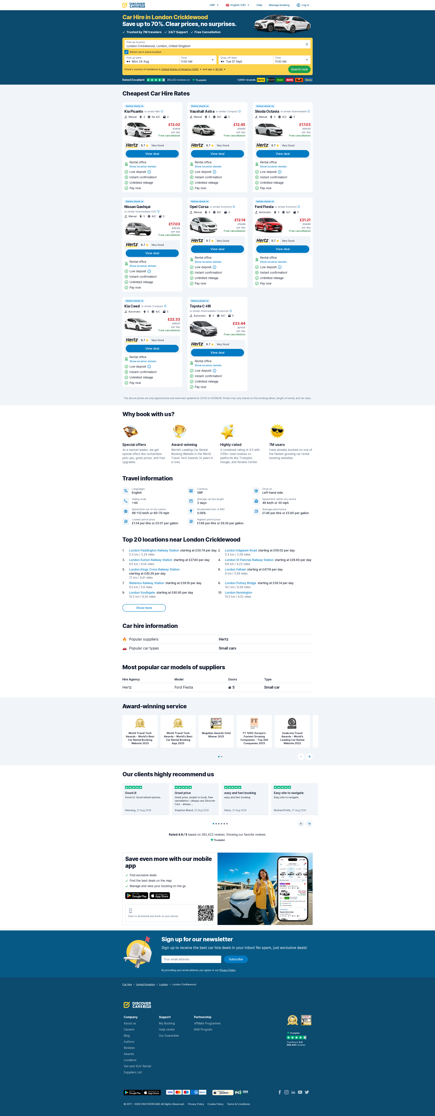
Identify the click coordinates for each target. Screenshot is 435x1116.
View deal (152, 153)
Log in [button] (305, 5)
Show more (144, 608)
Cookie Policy (215, 1104)
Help (259, 5)
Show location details (142, 166)
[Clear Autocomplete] (306, 44)
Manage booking (279, 5)
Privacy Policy (196, 1104)
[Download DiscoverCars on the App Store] (160, 896)
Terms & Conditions (238, 1104)
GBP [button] (212, 5)
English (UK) (238, 5)
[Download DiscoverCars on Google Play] (136, 896)
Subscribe (236, 959)
